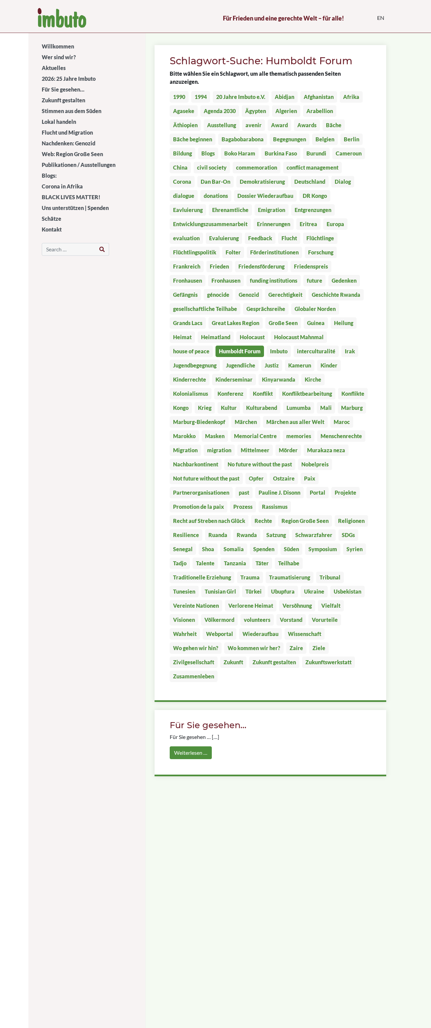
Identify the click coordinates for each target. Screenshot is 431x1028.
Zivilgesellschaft (193, 662)
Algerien (286, 111)
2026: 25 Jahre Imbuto (69, 78)
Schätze (51, 218)
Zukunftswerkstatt (328, 662)
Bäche (333, 125)
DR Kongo (315, 195)
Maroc (342, 422)
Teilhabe (288, 563)
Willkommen (58, 46)
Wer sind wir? (59, 57)
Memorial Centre (255, 436)
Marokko (184, 436)
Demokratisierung (262, 181)
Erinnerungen (273, 224)
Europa (335, 224)
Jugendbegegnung (195, 365)
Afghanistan (319, 97)
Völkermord (219, 619)
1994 (201, 97)
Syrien (354, 549)
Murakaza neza (326, 450)
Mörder (288, 450)
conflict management (312, 167)
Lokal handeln (59, 121)
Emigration (271, 210)
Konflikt (263, 393)
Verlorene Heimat (250, 605)
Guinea (316, 323)
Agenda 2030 (220, 111)
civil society (212, 167)
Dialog (343, 181)
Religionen (351, 521)
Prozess (243, 506)
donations (216, 195)
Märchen (246, 422)
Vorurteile (325, 619)
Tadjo (180, 563)
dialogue (183, 195)
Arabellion (319, 111)
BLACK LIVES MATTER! (71, 197)
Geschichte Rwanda (336, 294)
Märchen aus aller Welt (295, 422)
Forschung (320, 252)
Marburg (352, 407)
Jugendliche (240, 365)
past (244, 492)
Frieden (219, 266)
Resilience (186, 535)
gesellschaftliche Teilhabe (205, 309)
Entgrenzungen (313, 210)
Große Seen (283, 323)
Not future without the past (206, 478)
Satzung (276, 535)
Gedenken (344, 280)
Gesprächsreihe (265, 309)
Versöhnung (297, 605)
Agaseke (183, 111)
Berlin (351, 139)
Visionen (184, 619)
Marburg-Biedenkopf (199, 422)
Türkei (253, 591)
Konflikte (352, 393)
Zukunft (233, 662)
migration (219, 450)
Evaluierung (224, 238)
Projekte (345, 492)
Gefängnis (185, 294)
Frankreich (186, 266)
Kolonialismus (190, 393)
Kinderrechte (189, 379)
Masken (215, 436)
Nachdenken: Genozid (68, 143)
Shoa (208, 549)
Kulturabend (261, 407)
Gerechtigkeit (285, 294)
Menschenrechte (341, 436)
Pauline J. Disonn (279, 492)
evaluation (186, 238)
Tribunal (330, 577)
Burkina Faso (281, 153)
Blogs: (49, 175)
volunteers (257, 619)
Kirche (313, 379)
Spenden (263, 549)
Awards (307, 125)
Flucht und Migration (67, 132)
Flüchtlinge (320, 238)
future (314, 280)
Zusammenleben (193, 676)
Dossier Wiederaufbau (265, 195)
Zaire (296, 648)
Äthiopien (185, 125)
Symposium (322, 549)
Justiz (272, 365)
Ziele (318, 648)
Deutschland (309, 181)
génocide (218, 294)
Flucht (289, 238)
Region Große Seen (305, 521)
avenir (253, 125)
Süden (291, 549)
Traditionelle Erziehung (202, 577)
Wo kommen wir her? (254, 648)
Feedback (260, 238)
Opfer (256, 478)
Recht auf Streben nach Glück (209, 521)
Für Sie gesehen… (63, 89)
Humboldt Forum (240, 351)
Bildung (182, 153)
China (180, 167)
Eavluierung (188, 210)
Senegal (183, 549)
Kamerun (299, 365)
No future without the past (260, 464)
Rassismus (275, 506)
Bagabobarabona (243, 139)
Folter (233, 252)
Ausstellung (221, 125)
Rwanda (247, 535)
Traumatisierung (289, 577)
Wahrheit (185, 634)
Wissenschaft (304, 634)
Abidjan (284, 97)
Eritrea (308, 224)
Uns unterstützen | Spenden (75, 208)
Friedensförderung (261, 266)
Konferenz (230, 393)
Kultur (229, 407)
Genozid (249, 294)
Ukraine (314, 591)
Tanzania (235, 563)
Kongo (181, 407)
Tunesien (184, 591)
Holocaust (252, 337)
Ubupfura (283, 591)
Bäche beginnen (192, 139)
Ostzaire (284, 478)
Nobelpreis (315, 464)
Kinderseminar (234, 379)
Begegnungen (289, 139)
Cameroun (349, 153)
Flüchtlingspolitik (194, 252)
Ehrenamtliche (230, 210)
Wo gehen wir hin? (195, 648)
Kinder (329, 365)
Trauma (250, 577)
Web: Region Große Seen (72, 154)
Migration (185, 450)
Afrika (351, 97)
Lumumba (299, 407)
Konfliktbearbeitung (307, 393)
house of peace (191, 351)
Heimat (182, 337)
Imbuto (279, 351)
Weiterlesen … (190, 752)
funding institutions (273, 280)
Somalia (234, 549)
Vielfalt (330, 605)
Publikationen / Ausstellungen (78, 165)
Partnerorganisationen (201, 492)
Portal (317, 492)
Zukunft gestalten (63, 100)
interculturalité (316, 351)
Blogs (208, 153)
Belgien (325, 139)
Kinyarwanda (278, 379)
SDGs (348, 535)
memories (298, 436)
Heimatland (215, 337)
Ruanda (217, 535)
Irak (350, 351)
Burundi (316, 153)
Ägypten (255, 111)
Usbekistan (347, 591)
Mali (326, 407)
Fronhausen (187, 280)
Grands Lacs (187, 323)
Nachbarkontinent (195, 464)
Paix (309, 478)
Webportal (219, 634)
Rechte (263, 521)
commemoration (256, 167)
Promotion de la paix (198, 506)
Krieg (204, 407)
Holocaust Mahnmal (299, 337)
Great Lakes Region (235, 323)
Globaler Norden (315, 309)
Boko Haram (239, 153)
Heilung (343, 323)
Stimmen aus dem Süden (71, 111)
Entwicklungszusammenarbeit (210, 224)
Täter (262, 563)
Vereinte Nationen (196, 605)
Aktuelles (54, 68)
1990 (179, 97)
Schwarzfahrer (313, 535)
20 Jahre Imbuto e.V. (240, 97)
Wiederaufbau (260, 634)
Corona (182, 181)
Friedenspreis (311, 266)
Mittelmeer (255, 450)
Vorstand (291, 619)
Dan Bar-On (215, 181)
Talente (205, 563)
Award (279, 125)
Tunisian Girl (220, 591)
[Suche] (102, 249)
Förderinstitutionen (274, 252)
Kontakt (52, 229)
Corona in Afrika (62, 186)
